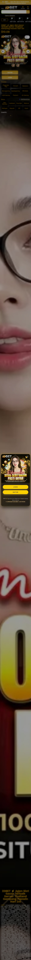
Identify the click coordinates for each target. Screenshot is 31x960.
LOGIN (15, 487)
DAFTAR (15, 492)
